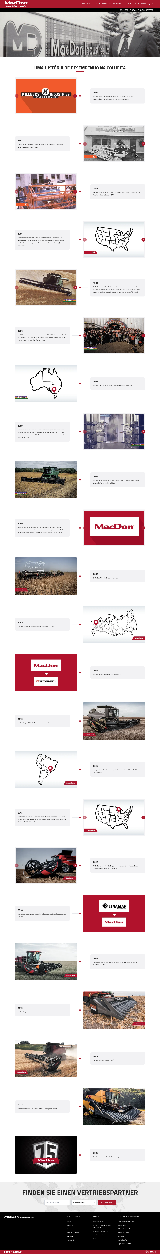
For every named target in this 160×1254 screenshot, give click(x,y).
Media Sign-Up (122, 1240)
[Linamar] (150, 1251)
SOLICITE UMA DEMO (128, 10)
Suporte (97, 4)
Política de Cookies (123, 1233)
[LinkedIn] (17, 1252)
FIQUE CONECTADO (145, 10)
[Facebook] (5, 1252)
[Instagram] (8, 1252)
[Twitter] (11, 1252)
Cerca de (70, 1236)
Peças (104, 4)
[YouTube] (14, 1252)
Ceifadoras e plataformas (100, 1231)
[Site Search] (149, 4)
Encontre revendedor (107, 1202)
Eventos (69, 1225)
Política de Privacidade (125, 1229)
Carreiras (70, 1229)
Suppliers (121, 1236)
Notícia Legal (122, 1225)
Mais (94, 1238)
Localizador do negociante (120, 4)
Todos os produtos (98, 1221)
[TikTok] (20, 1252)
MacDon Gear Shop (73, 1233)
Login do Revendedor (124, 1244)
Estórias (136, 4)
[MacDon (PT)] (16, 4)
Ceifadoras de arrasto (99, 1235)
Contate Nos (71, 1240)
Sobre (143, 4)
